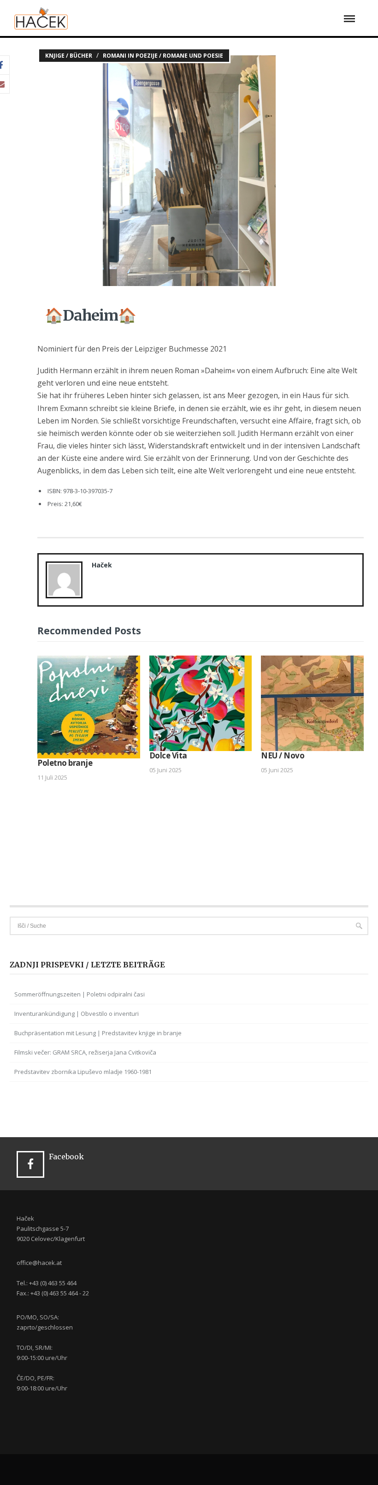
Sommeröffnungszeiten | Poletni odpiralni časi (79, 994)
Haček (102, 565)
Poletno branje (64, 762)
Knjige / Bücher (68, 56)
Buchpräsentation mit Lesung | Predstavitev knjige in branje (98, 1033)
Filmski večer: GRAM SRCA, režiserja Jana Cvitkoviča (85, 1052)
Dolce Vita (168, 755)
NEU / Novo (282, 755)
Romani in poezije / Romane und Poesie (163, 56)
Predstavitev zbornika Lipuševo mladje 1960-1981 (83, 1072)
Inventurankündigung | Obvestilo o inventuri (76, 1013)
